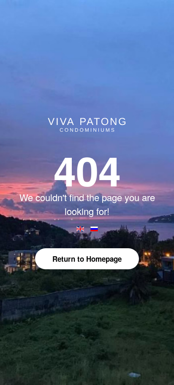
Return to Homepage (87, 259)
